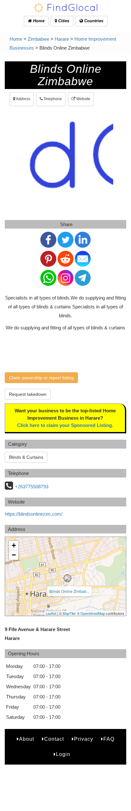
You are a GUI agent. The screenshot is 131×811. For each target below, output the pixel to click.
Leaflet (51, 613)
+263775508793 (31, 486)
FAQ (108, 739)
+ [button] (14, 545)
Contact (54, 739)
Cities (63, 20)
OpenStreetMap (92, 613)
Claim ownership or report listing (41, 377)
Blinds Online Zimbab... (69, 591)
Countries (93, 20)
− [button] (14, 555)
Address (22, 99)
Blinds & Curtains (26, 457)
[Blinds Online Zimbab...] (67, 578)
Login (63, 754)
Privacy (83, 739)
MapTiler (69, 613)
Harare (62, 39)
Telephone (52, 99)
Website (82, 99)
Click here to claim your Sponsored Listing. (65, 425)
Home (38, 20)
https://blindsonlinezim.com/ (33, 514)
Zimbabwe (38, 39)
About (26, 739)
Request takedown (27, 394)
